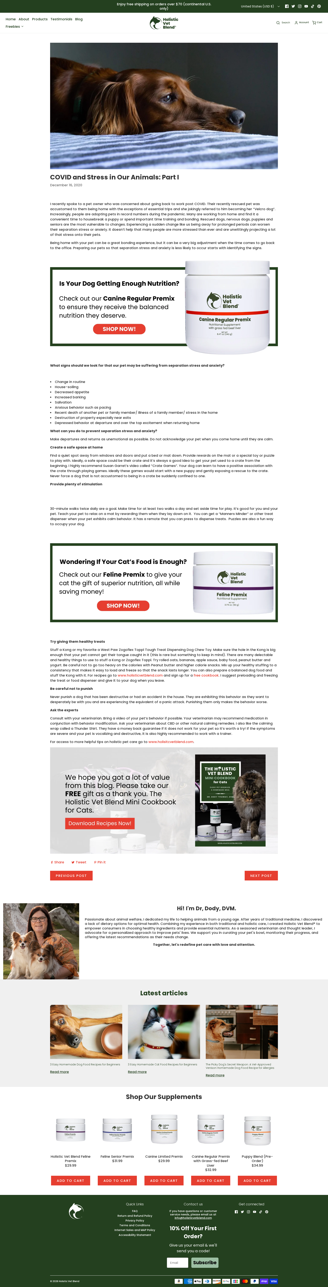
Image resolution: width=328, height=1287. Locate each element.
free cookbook (206, 675)
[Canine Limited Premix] (164, 1129)
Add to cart (70, 1180)
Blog (79, 19)
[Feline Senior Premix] (117, 1129)
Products (40, 19)
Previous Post (71, 875)
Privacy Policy (134, 1220)
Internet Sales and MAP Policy (134, 1230)
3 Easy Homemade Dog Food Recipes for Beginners (85, 1064)
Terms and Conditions (134, 1225)
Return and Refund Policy (134, 1216)
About (24, 19)
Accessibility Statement (135, 1235)
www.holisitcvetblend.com (170, 741)
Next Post (261, 875)
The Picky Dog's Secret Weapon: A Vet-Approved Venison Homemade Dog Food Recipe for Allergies (240, 1066)
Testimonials (61, 19)
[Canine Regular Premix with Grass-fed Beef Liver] (210, 1129)
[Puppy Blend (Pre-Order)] (257, 1129)
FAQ (135, 1211)
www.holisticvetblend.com (140, 675)
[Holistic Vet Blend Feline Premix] (70, 1129)
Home (11, 19)
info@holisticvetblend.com (193, 1218)
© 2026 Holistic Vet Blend (64, 1281)
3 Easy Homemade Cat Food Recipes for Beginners (162, 1064)
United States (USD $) (258, 6)
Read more (59, 1072)
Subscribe (205, 1262)
